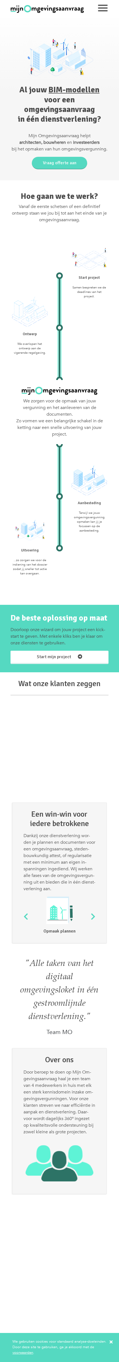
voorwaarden (22, 1352)
